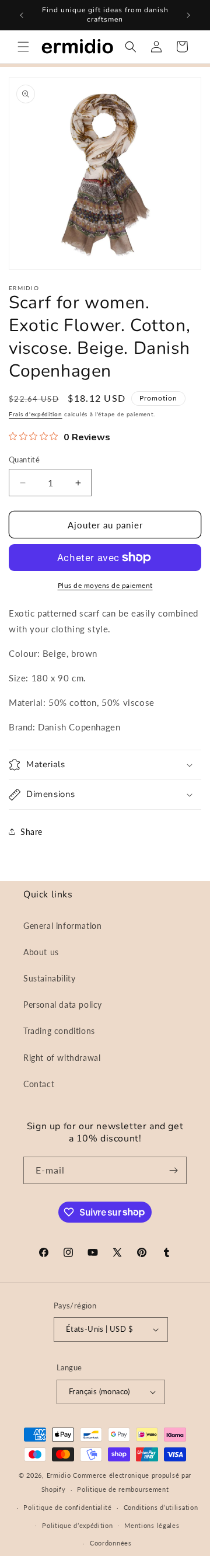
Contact (38, 1084)
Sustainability (49, 978)
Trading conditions (59, 1031)
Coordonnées (111, 1543)
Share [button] (31, 832)
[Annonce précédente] (21, 15)
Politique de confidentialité (67, 1507)
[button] (23, 47)
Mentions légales (151, 1525)
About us (41, 952)
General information (62, 926)
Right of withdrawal (61, 1058)
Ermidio (59, 1475)
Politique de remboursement (123, 1489)
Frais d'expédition (35, 413)
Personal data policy (62, 1005)
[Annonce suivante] (188, 15)
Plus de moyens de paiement (105, 585)
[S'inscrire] (173, 1170)
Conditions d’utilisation (161, 1507)
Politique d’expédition (77, 1525)
